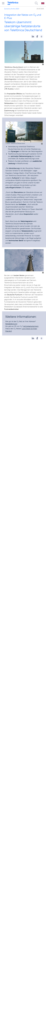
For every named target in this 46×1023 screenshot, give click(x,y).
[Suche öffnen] (36, 3)
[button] (33, 36)
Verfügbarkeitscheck (31, 326)
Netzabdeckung (11, 324)
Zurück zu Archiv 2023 (11, 9)
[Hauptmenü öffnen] (3, 3)
